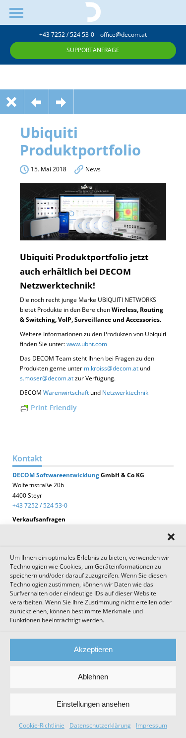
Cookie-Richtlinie (41, 725)
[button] (171, 537)
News (93, 169)
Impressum (151, 725)
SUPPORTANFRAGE (93, 50)
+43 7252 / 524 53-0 (69, 34)
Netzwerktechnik (125, 392)
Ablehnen (93, 676)
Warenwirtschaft (66, 392)
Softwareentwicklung (67, 475)
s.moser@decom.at (46, 378)
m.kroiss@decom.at (111, 368)
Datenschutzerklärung (100, 725)
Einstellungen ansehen (93, 704)
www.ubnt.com (86, 344)
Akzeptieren (93, 649)
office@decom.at (123, 34)
